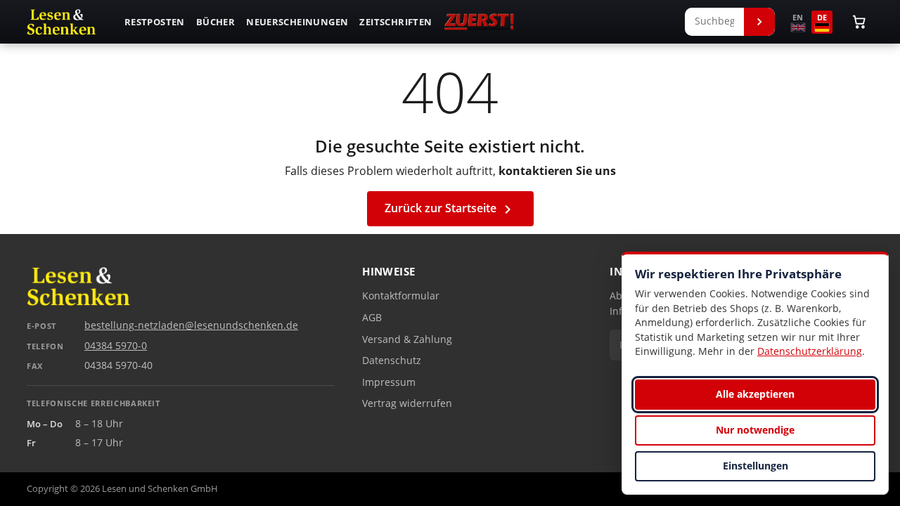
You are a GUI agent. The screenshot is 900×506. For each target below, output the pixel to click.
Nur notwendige (755, 429)
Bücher (215, 21)
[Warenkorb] (859, 22)
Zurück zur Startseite (450, 209)
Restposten (154, 21)
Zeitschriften (395, 21)
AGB (372, 317)
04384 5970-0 (115, 345)
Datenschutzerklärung (809, 351)
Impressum (389, 382)
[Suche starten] (759, 22)
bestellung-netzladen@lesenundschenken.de (191, 325)
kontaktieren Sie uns (557, 171)
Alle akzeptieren (755, 394)
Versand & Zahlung (407, 339)
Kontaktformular (400, 296)
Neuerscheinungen (297, 21)
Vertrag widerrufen (407, 403)
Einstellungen (755, 465)
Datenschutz (391, 360)
